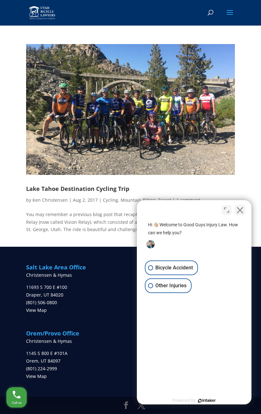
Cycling (110, 200)
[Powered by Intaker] (206, 401)
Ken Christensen (50, 200)
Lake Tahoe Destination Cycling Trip (77, 188)
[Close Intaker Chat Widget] (240, 210)
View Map (36, 310)
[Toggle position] (227, 210)
